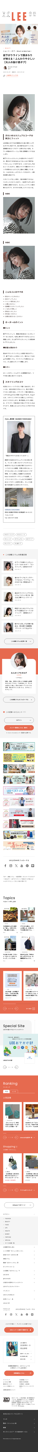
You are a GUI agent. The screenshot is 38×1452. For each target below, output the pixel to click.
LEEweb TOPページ (19, 1205)
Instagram (10, 865)
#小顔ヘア (18, 543)
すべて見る (29, 1008)
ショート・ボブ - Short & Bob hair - (17, 51)
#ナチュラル (19, 539)
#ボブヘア (29, 539)
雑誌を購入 (23, 1359)
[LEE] (19, 16)
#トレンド (8, 539)
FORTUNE (8, 1237)
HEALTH (7, 1231)
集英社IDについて (7, 1384)
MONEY (7, 1234)
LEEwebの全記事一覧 (26, 1137)
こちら (22, 1406)
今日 (6, 1092)
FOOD (7, 1225)
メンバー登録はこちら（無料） (19, 728)
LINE (32, 865)
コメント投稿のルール (8, 1386)
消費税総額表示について (9, 1390)
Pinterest (27, 865)
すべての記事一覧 (10, 1243)
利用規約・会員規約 (25, 1384)
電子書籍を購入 (24, 1356)
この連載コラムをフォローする (19, 699)
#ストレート (21, 534)
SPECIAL (7, 1240)
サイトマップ (6, 1380)
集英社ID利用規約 (24, 1382)
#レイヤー (8, 543)
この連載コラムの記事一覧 (19, 641)
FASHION (8, 1218)
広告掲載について (24, 1380)
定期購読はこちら (19, 1373)
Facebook (5, 865)
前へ (5, 1008)
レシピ (14, 1092)
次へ (16, 1008)
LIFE (6, 1228)
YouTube (21, 865)
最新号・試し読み (24, 1353)
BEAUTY (7, 1222)
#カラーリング (9, 534)
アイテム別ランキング (26, 1190)
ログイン (19, 720)
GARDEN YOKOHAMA (12, 510)
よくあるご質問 (7, 1382)
